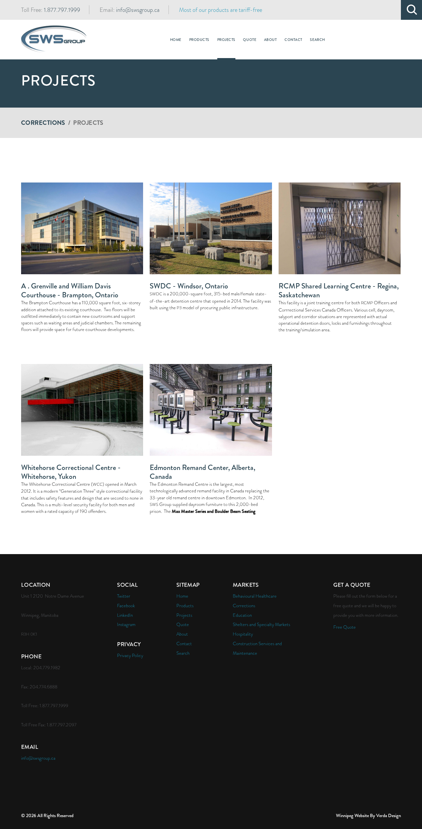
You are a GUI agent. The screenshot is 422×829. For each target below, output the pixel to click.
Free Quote (344, 627)
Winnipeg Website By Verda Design (368, 815)
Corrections (43, 122)
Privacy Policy (130, 655)
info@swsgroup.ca (138, 10)
